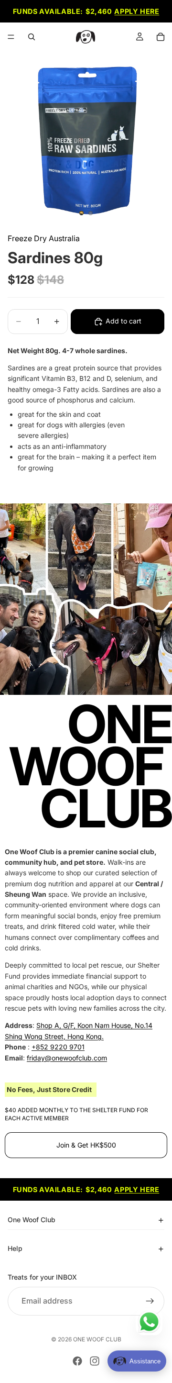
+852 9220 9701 (58, 1047)
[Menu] (11, 37)
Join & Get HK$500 (86, 1145)
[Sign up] (150, 1301)
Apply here (136, 11)
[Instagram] (94, 1361)
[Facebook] (77, 1361)
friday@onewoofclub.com (67, 1058)
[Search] (31, 36)
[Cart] (160, 36)
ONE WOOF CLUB (97, 1339)
